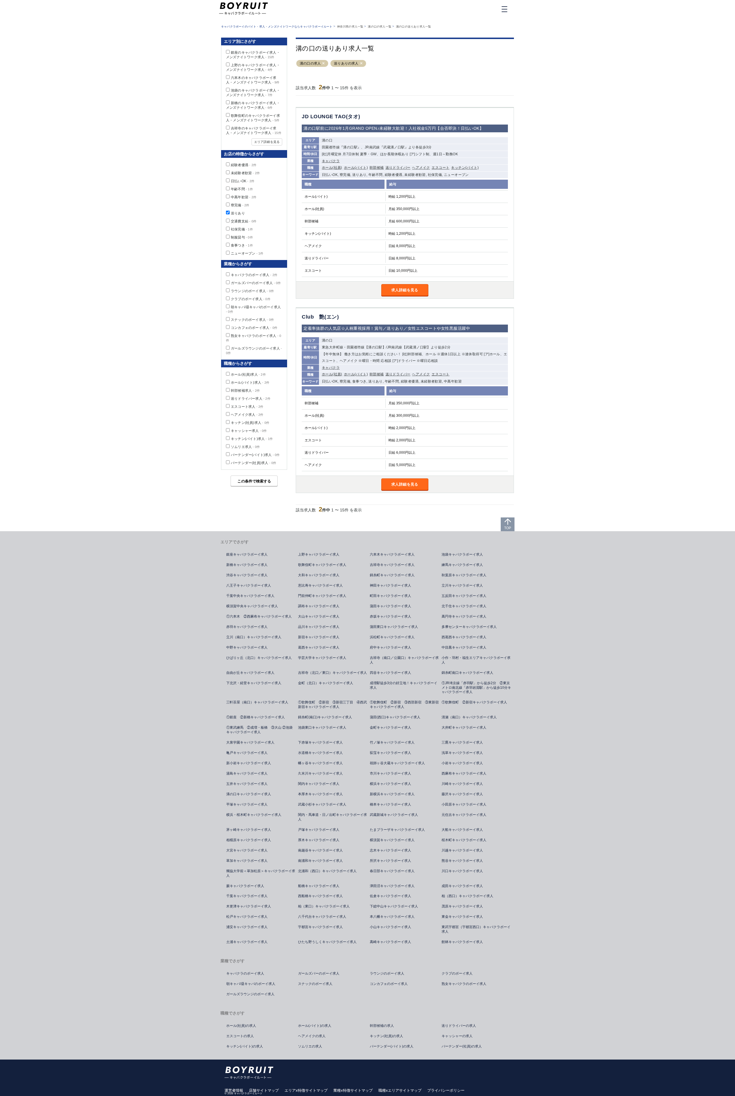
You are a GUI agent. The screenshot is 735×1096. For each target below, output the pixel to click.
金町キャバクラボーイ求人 (390, 728)
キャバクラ (331, 161)
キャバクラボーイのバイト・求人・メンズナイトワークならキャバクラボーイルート (276, 26)
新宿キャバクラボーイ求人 (318, 637)
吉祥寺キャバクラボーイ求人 (392, 565)
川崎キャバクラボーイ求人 (462, 784)
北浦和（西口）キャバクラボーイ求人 (327, 871)
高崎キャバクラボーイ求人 (390, 942)
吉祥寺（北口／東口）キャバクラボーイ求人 (332, 673)
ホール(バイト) (356, 168)
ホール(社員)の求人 (241, 1026)
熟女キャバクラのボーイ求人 (464, 984)
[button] (323, 63)
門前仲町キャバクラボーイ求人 (322, 596)
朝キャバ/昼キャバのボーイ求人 (250, 984)
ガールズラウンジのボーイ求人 (250, 994)
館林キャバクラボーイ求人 (462, 942)
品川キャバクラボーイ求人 (318, 627)
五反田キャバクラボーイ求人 (464, 596)
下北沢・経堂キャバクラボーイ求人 (253, 683)
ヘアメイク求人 (247, 415)
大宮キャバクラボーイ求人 (247, 850)
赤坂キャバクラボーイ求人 (390, 616)
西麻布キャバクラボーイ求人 (464, 773)
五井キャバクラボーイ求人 (247, 784)
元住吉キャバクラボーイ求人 (464, 815)
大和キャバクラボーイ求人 (318, 575)
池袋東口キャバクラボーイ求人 (322, 728)
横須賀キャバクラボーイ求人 (392, 840)
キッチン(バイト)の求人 (244, 1046)
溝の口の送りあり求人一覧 (413, 26)
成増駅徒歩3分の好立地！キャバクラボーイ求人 (403, 685)
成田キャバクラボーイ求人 (462, 886)
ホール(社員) (332, 168)
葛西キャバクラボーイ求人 (318, 647)
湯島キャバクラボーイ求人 (247, 773)
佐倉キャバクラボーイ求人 (390, 896)
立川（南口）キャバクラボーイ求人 (253, 637)
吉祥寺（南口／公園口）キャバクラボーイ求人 (404, 660)
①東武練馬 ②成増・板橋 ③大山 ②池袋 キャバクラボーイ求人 (261, 730)
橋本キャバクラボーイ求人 (390, 804)
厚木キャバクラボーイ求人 (318, 840)
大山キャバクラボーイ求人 (318, 616)
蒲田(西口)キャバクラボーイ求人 (395, 717)
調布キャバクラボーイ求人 (318, 606)
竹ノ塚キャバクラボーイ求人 (392, 742)
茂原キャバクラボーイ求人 (462, 906)
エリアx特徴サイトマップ (306, 1090)
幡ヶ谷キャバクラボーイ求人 (320, 763)
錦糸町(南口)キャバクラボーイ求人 (325, 717)
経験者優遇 (243, 165)
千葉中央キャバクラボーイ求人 (250, 596)
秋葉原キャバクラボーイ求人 (464, 575)
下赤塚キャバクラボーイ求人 (320, 742)
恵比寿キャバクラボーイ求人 (320, 585)
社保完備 (242, 229)
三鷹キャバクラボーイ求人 (462, 742)
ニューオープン (247, 253)
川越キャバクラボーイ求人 (462, 850)
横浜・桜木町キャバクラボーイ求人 (253, 815)
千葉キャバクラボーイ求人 (247, 896)
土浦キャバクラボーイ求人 (247, 942)
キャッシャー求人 (249, 431)
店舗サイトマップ (264, 1090)
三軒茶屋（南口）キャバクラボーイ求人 (257, 702)
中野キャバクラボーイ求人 (247, 647)
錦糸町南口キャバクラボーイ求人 (467, 673)
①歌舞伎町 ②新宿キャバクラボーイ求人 (474, 702)
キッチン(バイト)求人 (252, 439)
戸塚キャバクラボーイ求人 (318, 830)
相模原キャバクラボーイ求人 (248, 840)
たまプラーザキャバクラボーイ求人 (397, 830)
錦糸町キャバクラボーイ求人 (392, 575)
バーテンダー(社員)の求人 (462, 1046)
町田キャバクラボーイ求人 (390, 596)
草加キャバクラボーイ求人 (247, 861)
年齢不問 (242, 189)
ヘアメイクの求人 (312, 1036)
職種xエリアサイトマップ (399, 1090)
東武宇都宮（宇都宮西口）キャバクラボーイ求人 (476, 929)
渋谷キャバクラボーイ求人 (247, 575)
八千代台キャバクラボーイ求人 (322, 917)
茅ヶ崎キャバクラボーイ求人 (248, 830)
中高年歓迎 (243, 197)
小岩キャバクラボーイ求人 (462, 763)
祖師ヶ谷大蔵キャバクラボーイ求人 (397, 763)
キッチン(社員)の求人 (386, 1036)
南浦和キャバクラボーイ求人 (320, 861)
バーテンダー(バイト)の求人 (391, 1046)
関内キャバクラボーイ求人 (318, 784)
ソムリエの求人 (310, 1046)
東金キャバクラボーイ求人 (462, 917)
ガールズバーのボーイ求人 (256, 283)
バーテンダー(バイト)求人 (255, 455)
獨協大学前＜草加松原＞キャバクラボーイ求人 (260, 873)
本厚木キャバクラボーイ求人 (320, 794)
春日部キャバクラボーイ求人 (392, 871)
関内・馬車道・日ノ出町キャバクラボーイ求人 (332, 817)
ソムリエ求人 (245, 447)
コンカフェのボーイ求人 (254, 328)
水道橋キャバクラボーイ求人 (320, 753)
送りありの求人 (346, 63)
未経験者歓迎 (245, 173)
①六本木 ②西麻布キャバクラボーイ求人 (259, 616)
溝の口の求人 (310, 63)
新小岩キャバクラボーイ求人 (248, 763)
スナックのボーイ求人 (252, 320)
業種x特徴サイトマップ (353, 1090)
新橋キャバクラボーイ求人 (247, 565)
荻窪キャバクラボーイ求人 (390, 753)
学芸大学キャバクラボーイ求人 (322, 658)
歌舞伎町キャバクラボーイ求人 (322, 565)
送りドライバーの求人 (459, 1026)
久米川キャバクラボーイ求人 (320, 773)
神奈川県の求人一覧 (350, 26)
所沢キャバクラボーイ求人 (390, 861)
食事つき (242, 245)
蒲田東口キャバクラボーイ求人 (394, 627)
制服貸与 (242, 237)
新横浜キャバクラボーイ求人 (392, 794)
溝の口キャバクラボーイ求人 (248, 794)
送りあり (238, 213)
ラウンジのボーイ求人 (252, 291)
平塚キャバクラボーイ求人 (247, 804)
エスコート (440, 168)
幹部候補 (377, 168)
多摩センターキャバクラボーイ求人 (469, 627)
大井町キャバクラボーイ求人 (464, 728)
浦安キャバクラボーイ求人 (247, 927)
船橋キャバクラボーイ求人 (318, 886)
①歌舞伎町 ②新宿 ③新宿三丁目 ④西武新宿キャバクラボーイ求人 (332, 704)
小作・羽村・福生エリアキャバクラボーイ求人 (476, 660)
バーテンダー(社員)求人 (253, 463)
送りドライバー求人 (250, 399)
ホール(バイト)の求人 (314, 1026)
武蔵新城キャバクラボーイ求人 (394, 815)
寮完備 (240, 205)
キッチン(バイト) (465, 168)
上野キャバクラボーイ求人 (318, 554)
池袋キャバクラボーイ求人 (462, 554)
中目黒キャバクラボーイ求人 (464, 647)
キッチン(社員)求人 (250, 423)
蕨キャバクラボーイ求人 (245, 886)
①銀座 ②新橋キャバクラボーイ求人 (255, 717)
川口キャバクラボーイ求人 (462, 871)
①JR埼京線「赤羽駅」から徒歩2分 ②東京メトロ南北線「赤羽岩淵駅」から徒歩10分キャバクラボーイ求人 (476, 687)
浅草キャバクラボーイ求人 (462, 753)
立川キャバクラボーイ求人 (462, 585)
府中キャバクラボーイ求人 (390, 647)
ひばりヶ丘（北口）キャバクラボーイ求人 (259, 658)
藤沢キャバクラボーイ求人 (462, 794)
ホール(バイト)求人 (250, 383)
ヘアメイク (421, 168)
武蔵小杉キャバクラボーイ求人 (322, 804)
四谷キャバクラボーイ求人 (390, 673)
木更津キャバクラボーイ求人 (248, 906)
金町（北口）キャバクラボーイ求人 (325, 683)
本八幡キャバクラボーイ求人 (392, 917)
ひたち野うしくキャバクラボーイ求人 (327, 942)
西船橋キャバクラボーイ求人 (320, 896)
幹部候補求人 (245, 391)
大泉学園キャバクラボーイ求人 (250, 742)
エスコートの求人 (240, 1036)
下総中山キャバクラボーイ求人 (394, 906)
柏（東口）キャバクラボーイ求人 (324, 906)
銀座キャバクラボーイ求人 (247, 554)
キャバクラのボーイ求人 (254, 275)
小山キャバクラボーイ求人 (390, 927)
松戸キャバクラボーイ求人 (247, 917)
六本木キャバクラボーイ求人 (392, 554)
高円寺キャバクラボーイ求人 (464, 616)
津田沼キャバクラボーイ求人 (392, 886)
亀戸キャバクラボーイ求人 (247, 753)
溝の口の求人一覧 (379, 26)
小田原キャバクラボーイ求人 (464, 804)
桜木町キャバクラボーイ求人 (464, 840)
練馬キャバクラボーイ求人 (462, 565)
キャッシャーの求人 (457, 1036)
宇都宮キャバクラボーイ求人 (320, 927)
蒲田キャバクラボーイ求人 (390, 606)
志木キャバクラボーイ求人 (390, 850)
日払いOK (242, 181)
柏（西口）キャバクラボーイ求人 (467, 896)
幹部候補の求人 (382, 1026)
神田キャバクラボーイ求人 (390, 585)
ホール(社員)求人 (248, 375)
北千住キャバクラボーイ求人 (464, 606)
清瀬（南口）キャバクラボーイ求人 (469, 717)
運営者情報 (234, 1090)
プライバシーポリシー (446, 1090)
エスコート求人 (247, 407)
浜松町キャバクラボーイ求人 (392, 637)
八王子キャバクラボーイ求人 (248, 585)
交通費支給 (243, 221)
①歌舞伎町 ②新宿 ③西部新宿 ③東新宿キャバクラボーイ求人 (404, 704)
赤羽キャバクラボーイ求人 (247, 627)
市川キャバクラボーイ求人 (390, 773)
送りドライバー (398, 168)
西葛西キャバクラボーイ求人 (464, 637)
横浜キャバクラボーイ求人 (390, 784)
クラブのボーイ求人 (250, 299)
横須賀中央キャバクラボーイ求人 (252, 606)
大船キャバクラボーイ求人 (462, 830)
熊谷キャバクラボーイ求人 (462, 861)
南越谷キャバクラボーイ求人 (320, 850)
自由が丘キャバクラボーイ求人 (250, 673)
